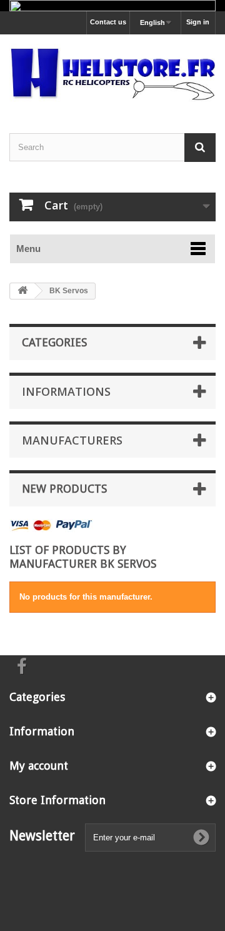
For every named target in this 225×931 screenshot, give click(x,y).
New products (64, 488)
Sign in (197, 22)
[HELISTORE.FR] (112, 73)
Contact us (108, 22)
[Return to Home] (22, 291)
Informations (66, 391)
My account (38, 765)
